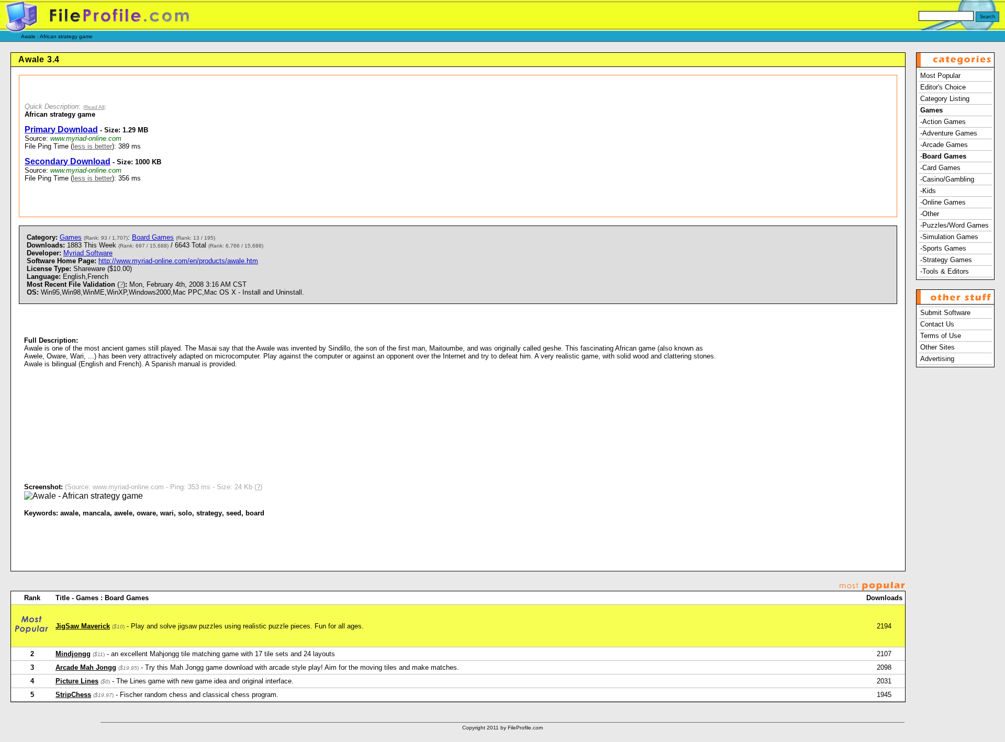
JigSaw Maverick (82, 626)
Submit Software (945, 313)
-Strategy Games (946, 260)
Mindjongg (73, 654)
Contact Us (937, 324)
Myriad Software (88, 253)
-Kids (928, 191)
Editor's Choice (943, 87)
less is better (92, 146)
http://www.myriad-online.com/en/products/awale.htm (178, 261)
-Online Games (943, 202)
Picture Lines (76, 681)
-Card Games (940, 168)
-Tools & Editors (944, 271)
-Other (929, 214)
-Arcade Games (944, 145)
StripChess (73, 695)
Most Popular (940, 76)
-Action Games (943, 122)
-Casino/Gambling (947, 179)
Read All (94, 107)
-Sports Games (943, 248)
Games (71, 237)
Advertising (937, 359)
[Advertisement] (513, 146)
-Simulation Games (949, 237)
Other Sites (937, 347)
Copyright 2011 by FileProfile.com (502, 727)
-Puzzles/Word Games (954, 225)
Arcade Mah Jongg (85, 667)
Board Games (153, 237)
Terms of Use (940, 336)
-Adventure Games (948, 133)
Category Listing (944, 99)
